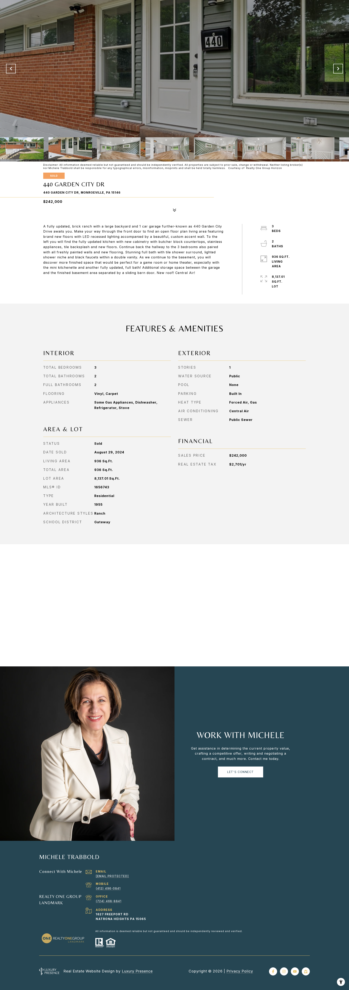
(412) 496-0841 (108, 888)
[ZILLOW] (306, 971)
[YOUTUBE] (295, 971)
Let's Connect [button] (240, 772)
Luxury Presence (137, 971)
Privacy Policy (239, 971)
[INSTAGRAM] (284, 971)
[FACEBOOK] (273, 971)
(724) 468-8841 (108, 901)
